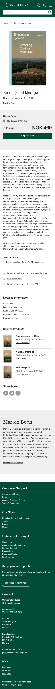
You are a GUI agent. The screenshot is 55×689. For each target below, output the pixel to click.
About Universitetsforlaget (13, 545)
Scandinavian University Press (15, 518)
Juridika (5, 521)
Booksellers (7, 551)
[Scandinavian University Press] (18, 5)
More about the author (13, 463)
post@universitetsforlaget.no (14, 652)
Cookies (5, 685)
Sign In (38, 5)
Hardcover (17, 121)
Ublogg (5, 527)
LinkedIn (18, 393)
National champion (25, 351)
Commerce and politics (27, 336)
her (41, 262)
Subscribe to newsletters (16, 582)
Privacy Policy (16, 685)
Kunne (5, 524)
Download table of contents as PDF (22, 284)
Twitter (11, 393)
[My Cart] (44, 5)
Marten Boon (9, 103)
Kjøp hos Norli (27, 135)
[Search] (49, 12)
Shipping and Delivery (11, 494)
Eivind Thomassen (23, 343)
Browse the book (14, 279)
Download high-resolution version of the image (27, 273)
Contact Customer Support (13, 500)
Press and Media (9, 554)
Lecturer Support (9, 548)
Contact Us (7, 542)
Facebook (5, 393)
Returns (5, 497)
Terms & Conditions (10, 503)
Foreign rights (8, 557)
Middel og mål (23, 367)
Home (5, 23)
